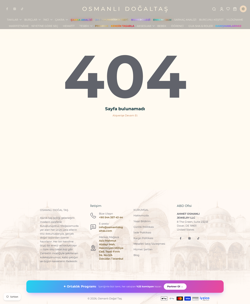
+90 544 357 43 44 (111, 217)
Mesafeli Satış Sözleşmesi (149, 243)
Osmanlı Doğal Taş (110, 298)
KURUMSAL (141, 209)
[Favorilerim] (228, 9)
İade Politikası (142, 232)
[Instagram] (14, 9)
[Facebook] (7, 9)
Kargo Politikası (143, 238)
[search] (214, 8)
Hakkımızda (141, 215)
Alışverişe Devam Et (125, 115)
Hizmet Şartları (143, 249)
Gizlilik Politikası (144, 226)
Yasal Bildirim (142, 221)
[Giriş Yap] (221, 8)
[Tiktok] (22, 9)
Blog (136, 255)
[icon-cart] (234, 8)
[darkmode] (243, 8)
